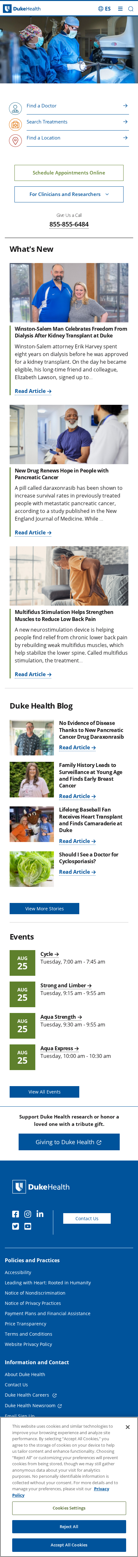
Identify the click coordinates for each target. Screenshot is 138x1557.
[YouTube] (29, 1227)
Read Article (30, 391)
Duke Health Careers (27, 1395)
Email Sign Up (20, 1416)
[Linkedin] (41, 1215)
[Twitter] (17, 1227)
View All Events (45, 1092)
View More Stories (44, 909)
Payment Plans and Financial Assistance (48, 1313)
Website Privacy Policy (28, 1344)
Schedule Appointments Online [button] (69, 172)
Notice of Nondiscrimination (35, 1293)
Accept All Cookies (69, 1545)
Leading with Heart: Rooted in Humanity (48, 1283)
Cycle (46, 953)
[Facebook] (17, 1215)
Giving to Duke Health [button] (65, 1142)
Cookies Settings (69, 1508)
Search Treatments (47, 122)
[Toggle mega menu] (120, 8)
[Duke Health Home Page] (42, 1187)
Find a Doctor (41, 106)
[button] (104, 8)
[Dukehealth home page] (17, 9)
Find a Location (43, 138)
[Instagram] (29, 1215)
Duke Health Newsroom (30, 1405)
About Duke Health (25, 1374)
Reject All (69, 1526)
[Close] (128, 1427)
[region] (69, 1487)
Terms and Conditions (28, 1334)
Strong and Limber (63, 985)
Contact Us (87, 1218)
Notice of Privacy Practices (33, 1303)
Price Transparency (25, 1324)
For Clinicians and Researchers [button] (65, 194)
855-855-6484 (69, 224)
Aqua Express (56, 1048)
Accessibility (18, 1272)
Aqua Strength (58, 1016)
